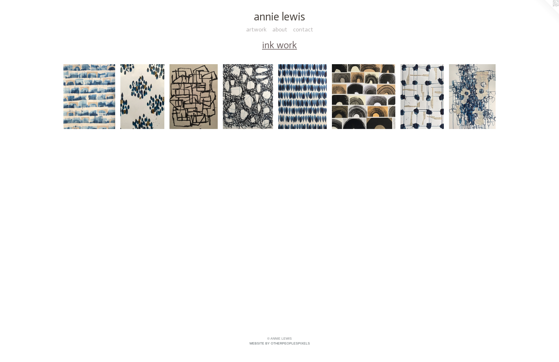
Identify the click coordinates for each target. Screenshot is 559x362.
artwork (256, 29)
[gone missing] (422, 96)
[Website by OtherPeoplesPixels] (546, 13)
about (279, 29)
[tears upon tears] (302, 96)
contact (303, 29)
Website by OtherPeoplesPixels (279, 343)
